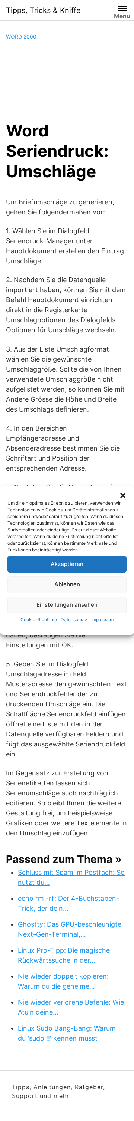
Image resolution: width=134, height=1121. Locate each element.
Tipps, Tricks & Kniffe (43, 10)
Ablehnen (67, 584)
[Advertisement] (67, 80)
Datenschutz (74, 619)
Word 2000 (21, 36)
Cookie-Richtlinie (38, 619)
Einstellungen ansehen (67, 604)
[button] (123, 495)
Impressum (102, 619)
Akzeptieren (67, 563)
